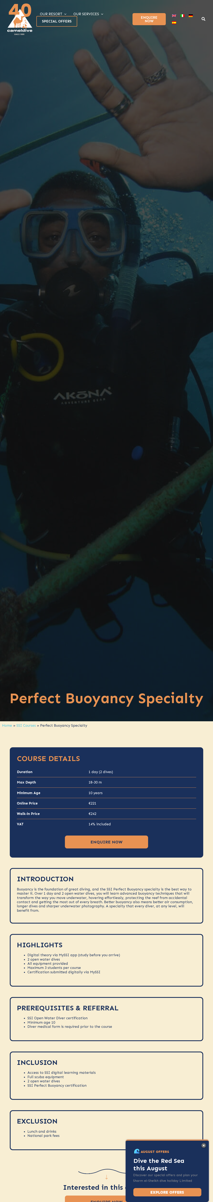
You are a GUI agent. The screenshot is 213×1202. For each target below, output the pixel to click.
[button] (204, 19)
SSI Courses (26, 725)
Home (7, 725)
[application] (64, 14)
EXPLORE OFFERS (167, 1192)
